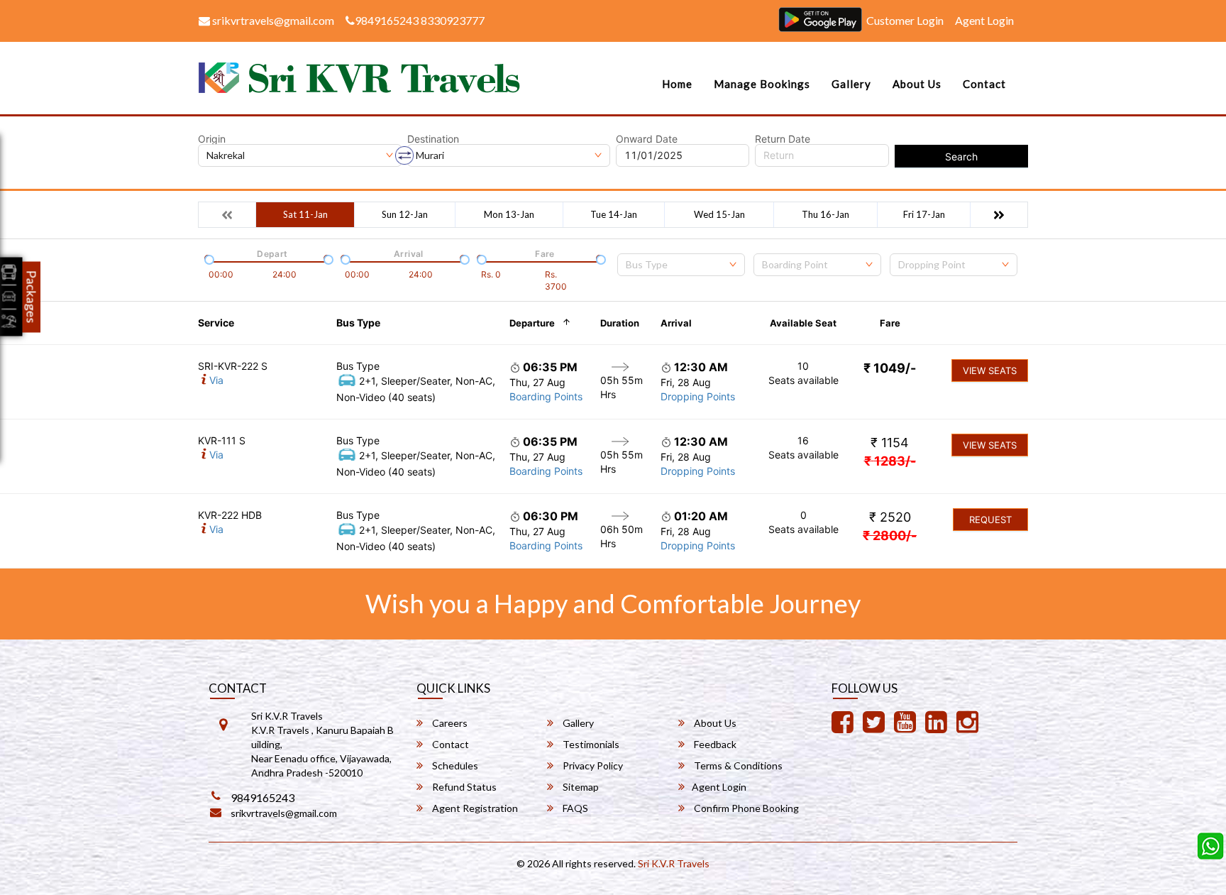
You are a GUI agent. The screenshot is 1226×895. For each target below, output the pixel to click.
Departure (532, 323)
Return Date (782, 139)
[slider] (207, 258)
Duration (619, 323)
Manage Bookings (762, 83)
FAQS (574, 808)
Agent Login (984, 20)
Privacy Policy (591, 765)
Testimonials (589, 744)
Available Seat (803, 323)
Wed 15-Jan (719, 214)
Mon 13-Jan (509, 214)
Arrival (676, 323)
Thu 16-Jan (825, 214)
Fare (890, 323)
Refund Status (463, 787)
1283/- (890, 461)
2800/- (890, 535)
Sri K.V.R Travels (673, 863)
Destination (433, 139)
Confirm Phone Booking (745, 808)
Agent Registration (474, 808)
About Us (917, 83)
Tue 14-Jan (613, 214)
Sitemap (579, 787)
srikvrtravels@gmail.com (272, 20)
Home (677, 83)
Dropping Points (698, 396)
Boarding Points (545, 396)
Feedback (714, 744)
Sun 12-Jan (405, 214)
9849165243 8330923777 (420, 20)
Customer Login (905, 20)
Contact (984, 83)
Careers (449, 723)
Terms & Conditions (737, 765)
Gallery (851, 83)
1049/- (889, 368)
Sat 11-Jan (305, 214)
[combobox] (681, 264)
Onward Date (647, 139)
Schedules (454, 765)
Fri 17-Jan (924, 214)
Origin (212, 139)
